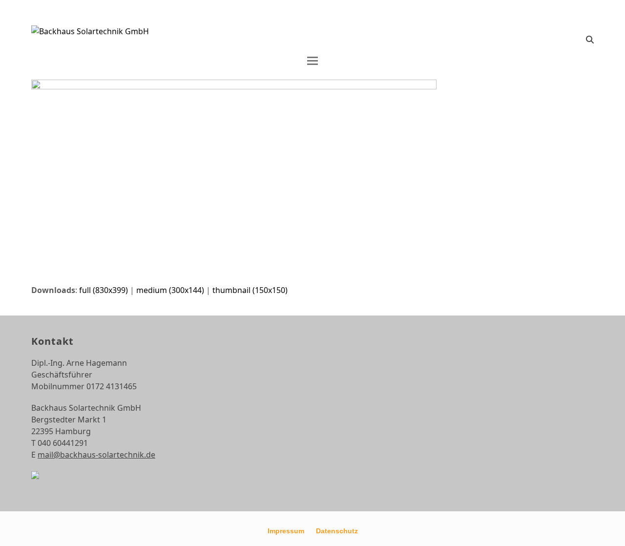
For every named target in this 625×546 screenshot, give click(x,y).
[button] (590, 39)
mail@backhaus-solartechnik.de (96, 454)
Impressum (286, 531)
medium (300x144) (170, 290)
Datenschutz (337, 531)
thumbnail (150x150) (250, 290)
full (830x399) (103, 290)
